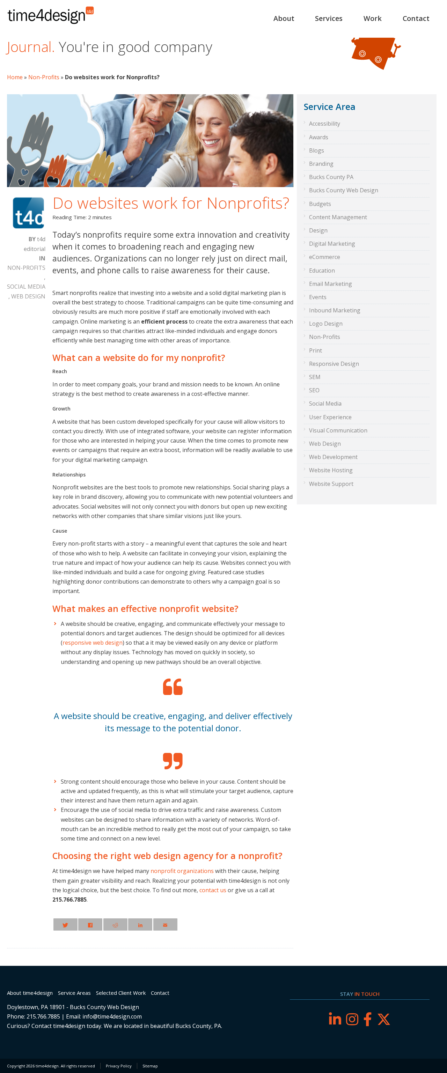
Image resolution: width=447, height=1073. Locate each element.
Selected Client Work (121, 992)
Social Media (26, 286)
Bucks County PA (331, 177)
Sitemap (150, 1065)
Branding (321, 164)
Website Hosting (331, 470)
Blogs (316, 150)
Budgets (320, 204)
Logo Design (326, 323)
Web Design (28, 296)
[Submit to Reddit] (115, 924)
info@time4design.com (112, 1016)
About (283, 18)
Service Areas (74, 992)
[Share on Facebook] (90, 924)
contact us (212, 890)
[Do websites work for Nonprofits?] (150, 185)
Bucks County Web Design (343, 190)
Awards (318, 137)
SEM (315, 377)
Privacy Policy (119, 1065)
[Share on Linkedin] (140, 924)
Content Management (338, 217)
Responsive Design (334, 364)
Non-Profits (43, 77)
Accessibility (324, 123)
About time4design (30, 992)
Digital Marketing (332, 243)
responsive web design (93, 642)
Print (315, 350)
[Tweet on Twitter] (65, 924)
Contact (416, 18)
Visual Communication (338, 430)
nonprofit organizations (182, 871)
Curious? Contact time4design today (54, 1026)
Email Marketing (330, 284)
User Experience (330, 417)
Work (373, 18)
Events (318, 297)
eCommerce (324, 257)
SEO (314, 390)
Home (15, 77)
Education (322, 270)
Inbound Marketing (334, 310)
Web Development (333, 457)
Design (318, 230)
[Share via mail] (165, 924)
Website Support (331, 484)
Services (328, 18)
